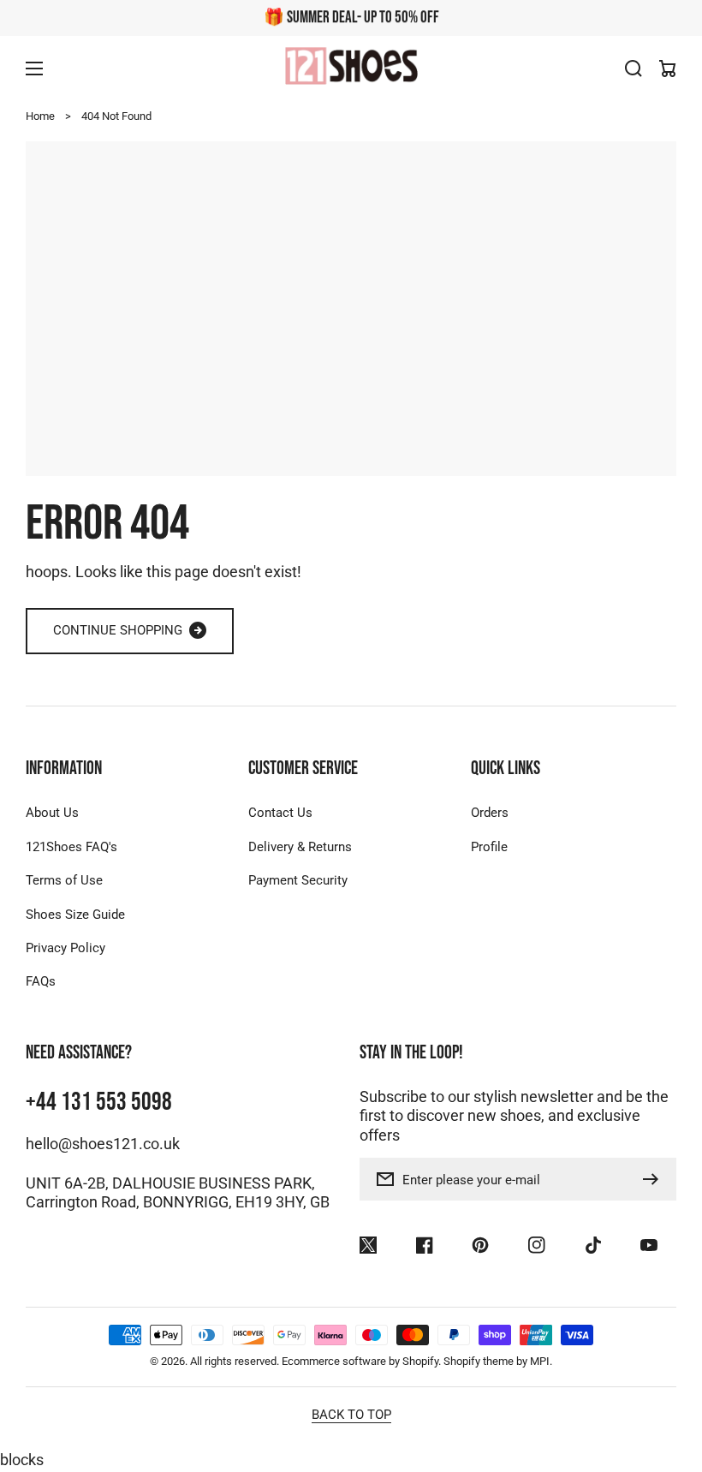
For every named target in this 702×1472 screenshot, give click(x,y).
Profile (489, 847)
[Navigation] (34, 68)
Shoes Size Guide (75, 914)
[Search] (633, 68)
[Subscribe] (655, 1179)
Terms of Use (64, 880)
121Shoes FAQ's (71, 847)
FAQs (41, 981)
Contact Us (280, 812)
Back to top (351, 1414)
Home (40, 116)
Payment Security (298, 880)
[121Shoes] (351, 68)
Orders (490, 812)
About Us (52, 812)
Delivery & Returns (300, 847)
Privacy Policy (65, 948)
